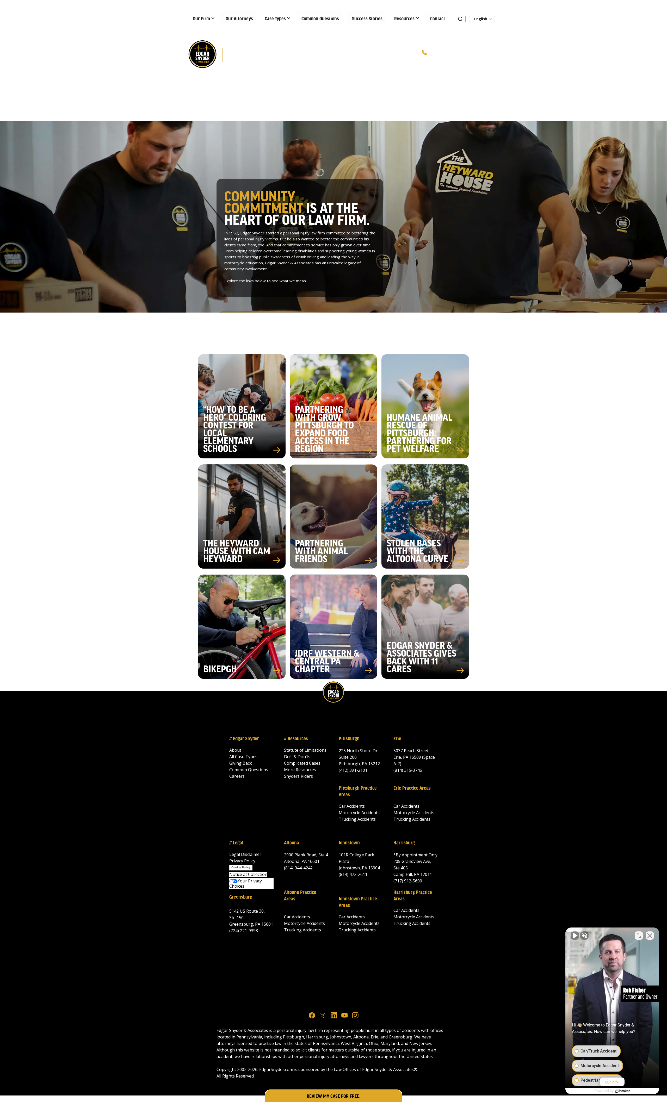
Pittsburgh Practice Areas (358, 792)
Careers (237, 776)
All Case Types (243, 756)
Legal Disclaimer (245, 854)
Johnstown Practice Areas (358, 902)
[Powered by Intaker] (623, 1091)
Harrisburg (404, 843)
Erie (397, 739)
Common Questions (320, 19)
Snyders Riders (298, 776)
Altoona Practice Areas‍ (300, 896)
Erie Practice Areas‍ (412, 788)
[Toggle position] (639, 935)
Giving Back (240, 763)
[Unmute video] (575, 935)
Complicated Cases (302, 763)
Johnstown (349, 843)
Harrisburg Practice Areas (412, 896)
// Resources (296, 739)
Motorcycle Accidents (359, 812)
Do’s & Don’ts (297, 756)
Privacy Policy (242, 860)
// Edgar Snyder (244, 739)
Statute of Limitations (305, 750)
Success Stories (367, 19)
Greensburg (240, 897)
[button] (202, 17)
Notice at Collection (248, 874)
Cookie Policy (240, 867)
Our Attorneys (239, 19)
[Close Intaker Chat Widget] (650, 935)
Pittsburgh (349, 739)
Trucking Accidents (357, 819)
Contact (437, 19)
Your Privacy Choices (245, 883)
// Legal (236, 843)
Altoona (291, 843)
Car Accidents (352, 806)
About (235, 750)
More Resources (300, 769)
